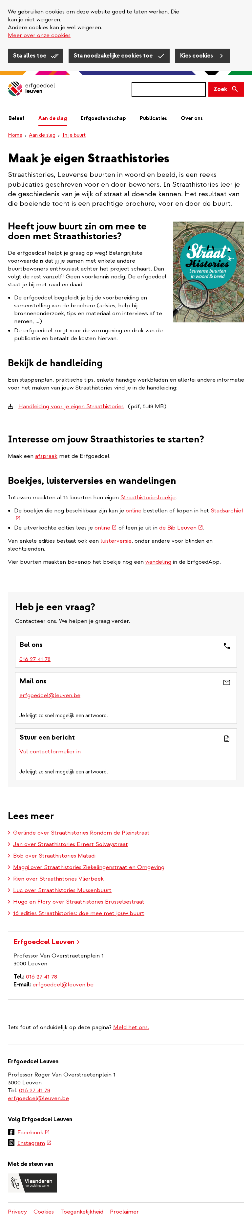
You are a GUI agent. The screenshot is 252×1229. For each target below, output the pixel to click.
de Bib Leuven (181, 528)
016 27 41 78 (35, 659)
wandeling (158, 562)
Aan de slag (52, 118)
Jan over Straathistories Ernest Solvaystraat (70, 844)
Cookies (43, 1212)
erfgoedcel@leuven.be (49, 695)
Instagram (34, 1143)
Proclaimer (124, 1212)
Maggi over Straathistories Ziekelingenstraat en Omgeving (88, 867)
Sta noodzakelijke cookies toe (114, 55)
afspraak (46, 456)
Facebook (33, 1133)
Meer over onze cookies (39, 35)
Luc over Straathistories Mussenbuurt (62, 890)
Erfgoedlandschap (103, 118)
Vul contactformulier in (50, 751)
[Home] (31, 89)
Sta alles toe (30, 55)
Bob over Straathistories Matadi (54, 856)
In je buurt (74, 135)
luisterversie (116, 541)
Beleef (17, 118)
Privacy (17, 1212)
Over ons (192, 118)
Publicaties (153, 118)
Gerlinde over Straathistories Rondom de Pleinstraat (81, 833)
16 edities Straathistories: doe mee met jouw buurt (78, 913)
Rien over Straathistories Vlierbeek (58, 879)
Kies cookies (197, 55)
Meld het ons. (131, 1027)
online (133, 510)
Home (15, 135)
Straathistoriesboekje (148, 497)
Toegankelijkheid (81, 1212)
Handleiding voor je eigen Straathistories (71, 406)
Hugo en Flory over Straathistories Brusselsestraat (78, 902)
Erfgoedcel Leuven (43, 941)
